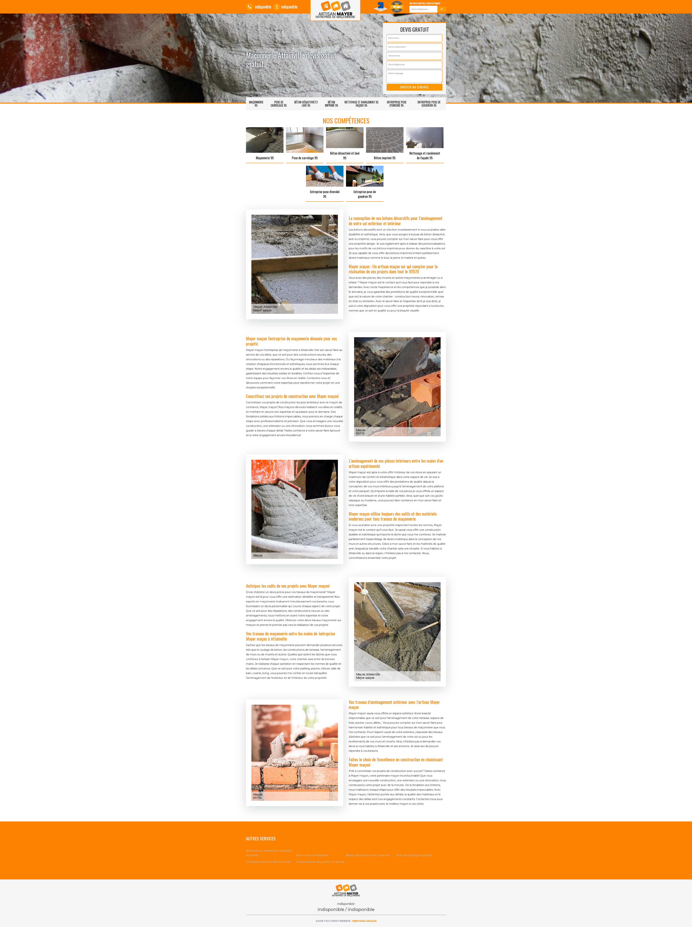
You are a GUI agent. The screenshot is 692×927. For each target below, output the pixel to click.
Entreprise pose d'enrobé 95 (396, 104)
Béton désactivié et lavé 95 (306, 104)
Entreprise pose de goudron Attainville (320, 861)
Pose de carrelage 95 (279, 104)
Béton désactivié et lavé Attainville (367, 855)
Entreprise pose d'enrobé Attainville (268, 861)
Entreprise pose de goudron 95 (429, 104)
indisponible (262, 6)
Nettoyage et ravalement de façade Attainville (268, 853)
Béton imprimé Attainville (312, 855)
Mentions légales (364, 921)
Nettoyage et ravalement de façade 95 (361, 104)
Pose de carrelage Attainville (414, 855)
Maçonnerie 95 (256, 104)
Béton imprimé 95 (331, 104)
